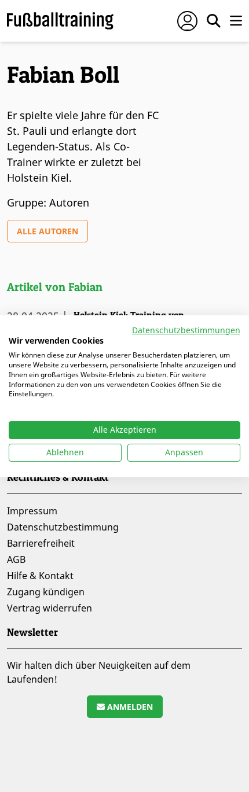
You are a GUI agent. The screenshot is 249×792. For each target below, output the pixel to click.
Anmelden (129, 706)
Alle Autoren (47, 231)
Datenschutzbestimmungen (186, 329)
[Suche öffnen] (214, 21)
